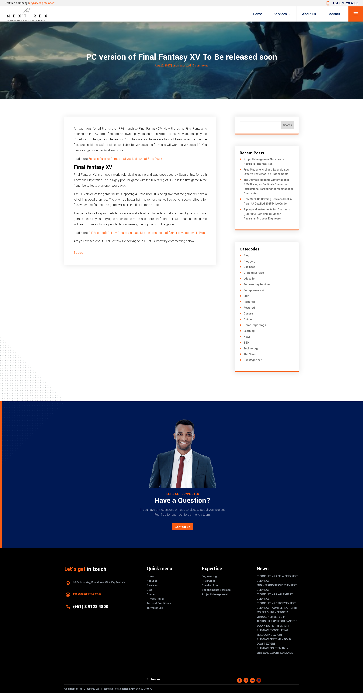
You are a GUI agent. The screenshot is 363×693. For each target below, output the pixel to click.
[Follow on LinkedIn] (252, 680)
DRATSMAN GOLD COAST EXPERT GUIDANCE (274, 644)
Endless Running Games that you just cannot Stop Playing (126, 159)
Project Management (215, 594)
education (250, 278)
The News (250, 354)
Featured (249, 301)
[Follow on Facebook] (239, 680)
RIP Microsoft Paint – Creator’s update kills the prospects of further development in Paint (147, 233)
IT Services (209, 580)
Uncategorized (181, 65)
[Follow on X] (246, 680)
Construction (210, 585)
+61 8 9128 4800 (345, 3)
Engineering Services (257, 284)
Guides (248, 319)
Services (280, 14)
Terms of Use (155, 607)
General (249, 313)
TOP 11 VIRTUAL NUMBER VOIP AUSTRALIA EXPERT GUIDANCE (275, 617)
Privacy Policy (155, 598)
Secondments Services (216, 589)
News (247, 336)
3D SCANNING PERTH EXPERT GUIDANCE (277, 626)
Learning (249, 330)
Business (249, 266)
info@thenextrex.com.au (87, 593)
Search (287, 125)
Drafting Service (254, 272)
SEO (246, 342)
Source (78, 252)
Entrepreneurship (254, 290)
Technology (251, 348)
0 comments (200, 65)
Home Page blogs (255, 325)
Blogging (249, 261)
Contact (333, 14)
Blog (247, 255)
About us (309, 14)
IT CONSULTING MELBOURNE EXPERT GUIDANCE (272, 635)
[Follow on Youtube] (258, 680)
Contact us (182, 527)
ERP (246, 295)
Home (257, 14)
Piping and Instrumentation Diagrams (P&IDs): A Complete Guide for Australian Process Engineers (267, 214)
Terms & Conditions (159, 603)
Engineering (209, 576)
